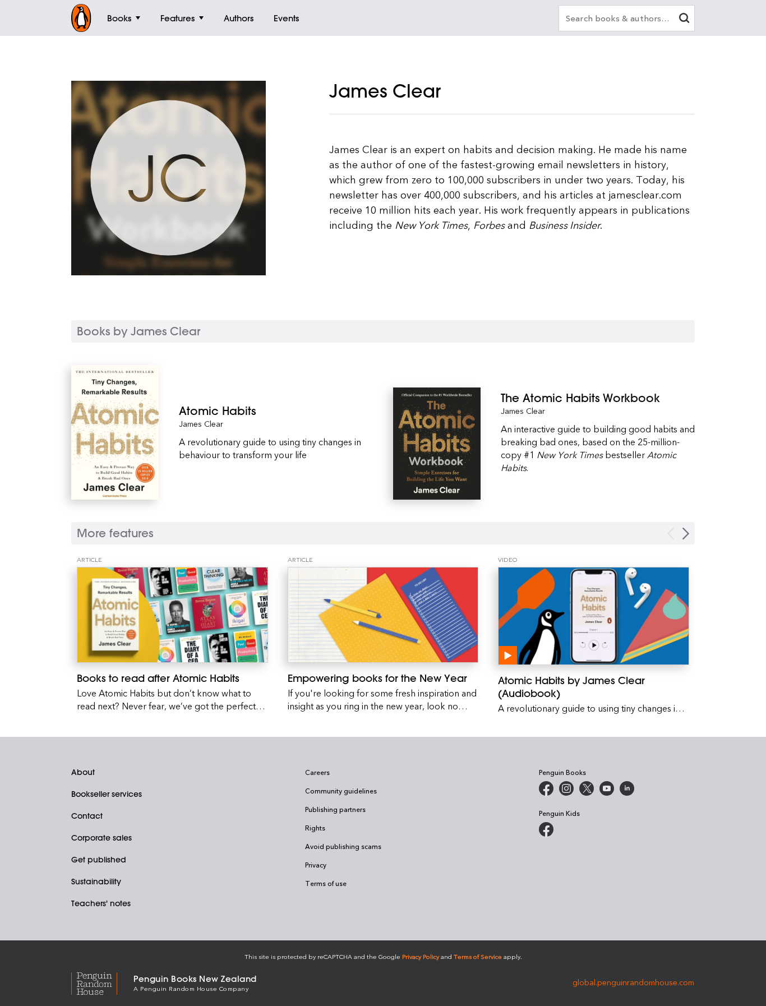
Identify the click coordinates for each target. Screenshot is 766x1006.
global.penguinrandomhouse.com (633, 982)
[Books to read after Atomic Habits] (172, 614)
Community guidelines (341, 791)
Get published (98, 860)
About (83, 772)
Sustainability (96, 881)
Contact (87, 816)
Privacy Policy (420, 956)
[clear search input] (684, 19)
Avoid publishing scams (343, 846)
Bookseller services (106, 794)
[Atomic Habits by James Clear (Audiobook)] (594, 615)
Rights (315, 828)
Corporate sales (101, 838)
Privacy (315, 865)
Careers (317, 772)
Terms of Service (478, 956)
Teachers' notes (101, 903)
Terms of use (326, 883)
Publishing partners (335, 809)
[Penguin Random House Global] (102, 982)
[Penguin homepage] (81, 18)
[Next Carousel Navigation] (685, 533)
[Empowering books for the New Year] (383, 614)
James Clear (201, 424)
